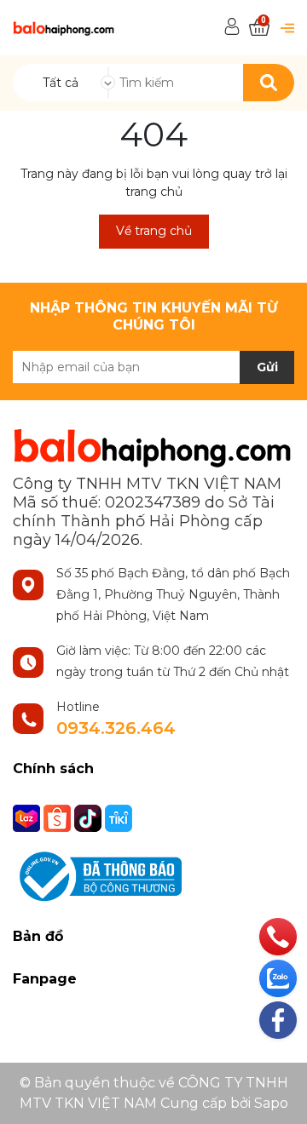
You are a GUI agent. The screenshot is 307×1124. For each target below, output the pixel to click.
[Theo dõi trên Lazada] (28, 816)
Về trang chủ (154, 230)
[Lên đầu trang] (277, 1094)
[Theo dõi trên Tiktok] (89, 816)
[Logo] (64, 27)
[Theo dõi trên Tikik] (118, 816)
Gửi (267, 367)
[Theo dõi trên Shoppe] (58, 816)
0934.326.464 (116, 728)
